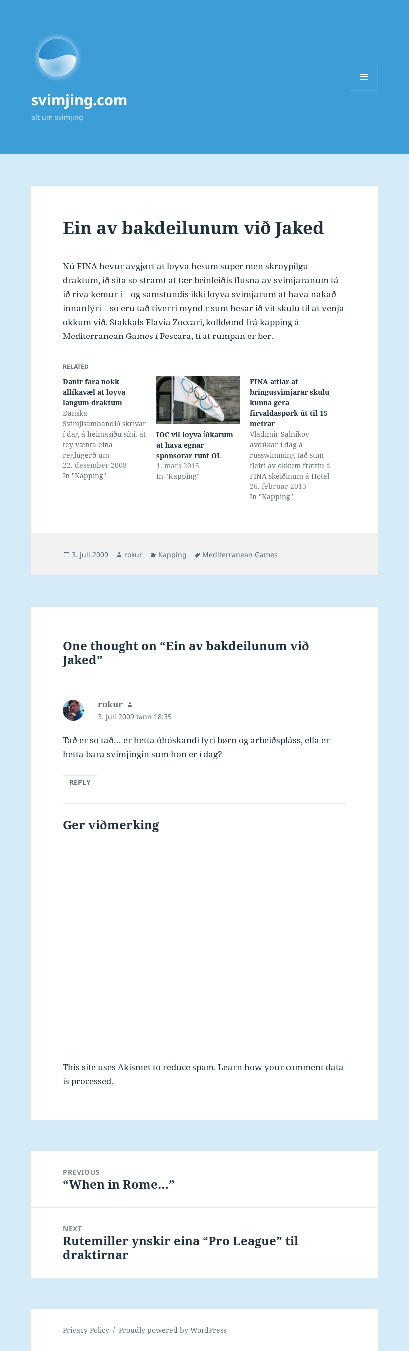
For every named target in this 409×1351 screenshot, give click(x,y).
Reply (80, 782)
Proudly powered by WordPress (172, 1330)
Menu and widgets (364, 90)
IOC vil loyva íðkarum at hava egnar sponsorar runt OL (194, 445)
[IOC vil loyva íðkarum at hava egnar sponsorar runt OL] (197, 400)
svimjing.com (79, 99)
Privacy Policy (86, 1330)
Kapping (172, 554)
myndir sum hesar (216, 308)
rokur (133, 554)
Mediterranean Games (240, 554)
